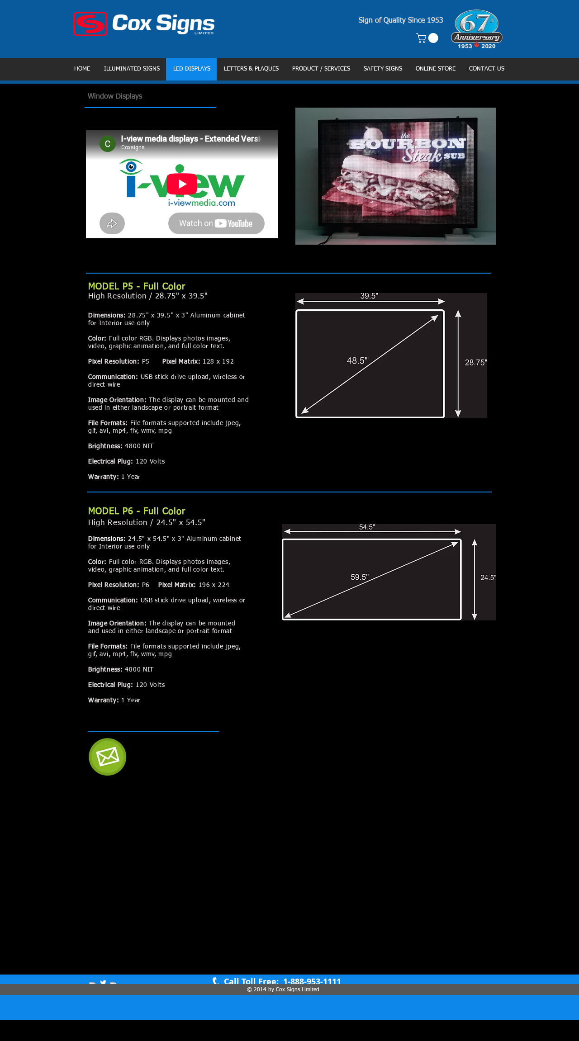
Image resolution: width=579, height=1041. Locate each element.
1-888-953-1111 (311, 981)
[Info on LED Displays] (107, 757)
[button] (428, 38)
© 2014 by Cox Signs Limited (283, 990)
